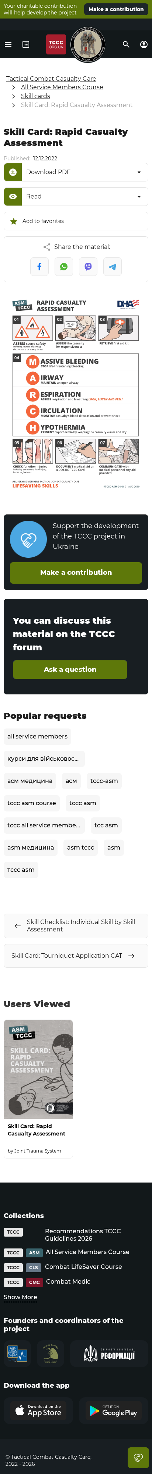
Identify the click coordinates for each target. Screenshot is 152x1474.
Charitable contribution (138, 1457)
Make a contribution (116, 9)
